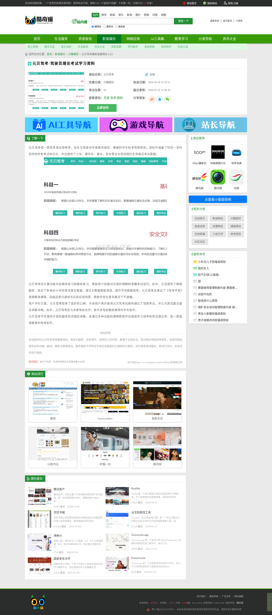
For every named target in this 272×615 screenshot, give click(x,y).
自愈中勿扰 (205, 294)
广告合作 (226, 596)
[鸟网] (236, 177)
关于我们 (201, 596)
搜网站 (98, 26)
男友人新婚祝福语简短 (212, 313)
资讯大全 (229, 39)
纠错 (152, 74)
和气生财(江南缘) (208, 274)
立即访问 (103, 107)
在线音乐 (200, 218)
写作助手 (133, 46)
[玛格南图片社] (218, 152)
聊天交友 (49, 46)
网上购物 (33, 46)
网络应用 (133, 39)
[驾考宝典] (236, 152)
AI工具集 (157, 39)
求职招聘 (116, 46)
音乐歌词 (227, 21)
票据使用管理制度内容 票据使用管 (219, 287)
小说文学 (218, 234)
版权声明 (213, 596)
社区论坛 (200, 241)
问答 (155, 15)
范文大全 (99, 46)
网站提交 (192, 3)
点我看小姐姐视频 (218, 199)
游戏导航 (149, 46)
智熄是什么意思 (207, 300)
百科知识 (166, 46)
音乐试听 (66, 46)
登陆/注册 (233, 3)
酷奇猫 (240, 603)
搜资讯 (109, 26)
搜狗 (120, 97)
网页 (104, 15)
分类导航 (205, 39)
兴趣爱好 (73, 54)
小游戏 (239, 21)
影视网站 (218, 218)
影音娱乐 (109, 39)
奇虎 (113, 97)
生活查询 (83, 46)
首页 (37, 39)
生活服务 (61, 39)
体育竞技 (236, 234)
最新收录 (214, 21)
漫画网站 (236, 226)
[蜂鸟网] (199, 177)
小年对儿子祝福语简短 (212, 261)
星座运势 (200, 226)
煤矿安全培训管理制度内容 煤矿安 (219, 307)
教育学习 (181, 39)
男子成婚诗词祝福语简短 (213, 320)
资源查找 (85, 39)
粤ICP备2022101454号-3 (163, 609)
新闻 (112, 15)
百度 (107, 97)
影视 (129, 15)
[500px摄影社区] (199, 152)
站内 (95, 15)
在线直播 (200, 234)
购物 (146, 15)
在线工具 (183, 46)
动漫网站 (218, 226)
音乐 (121, 15)
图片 (138, 15)
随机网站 (212, 3)
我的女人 (203, 268)
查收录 (121, 26)
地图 (163, 15)
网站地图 (238, 596)
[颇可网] (218, 177)
